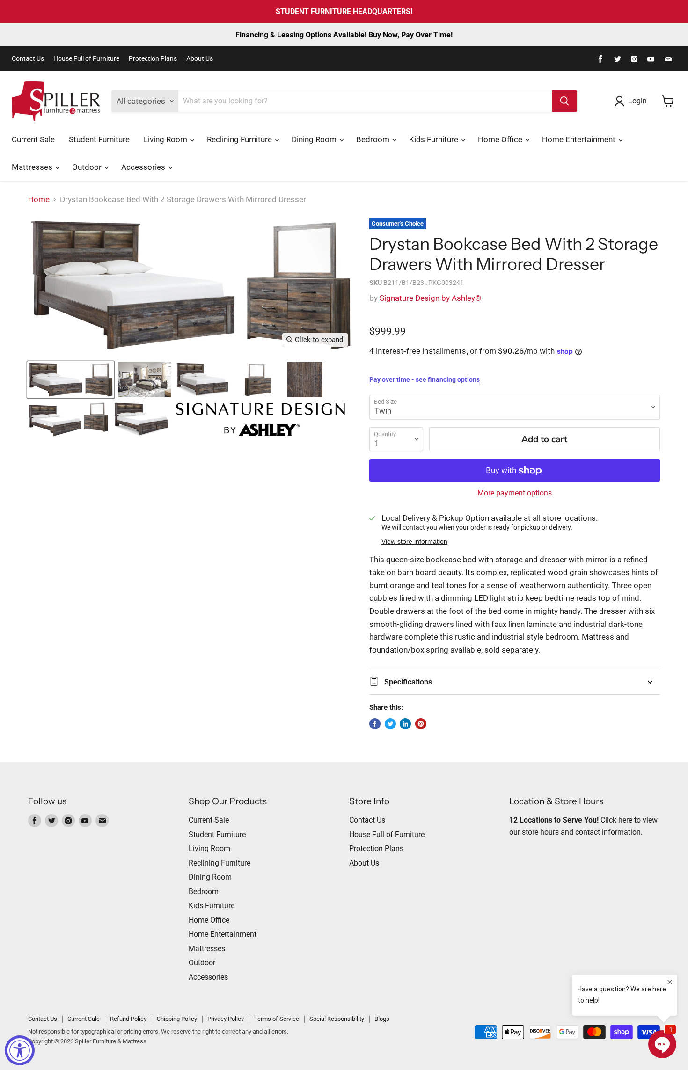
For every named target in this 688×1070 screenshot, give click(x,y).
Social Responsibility (336, 1018)
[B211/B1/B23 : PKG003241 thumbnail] (70, 379)
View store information (414, 541)
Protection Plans (153, 58)
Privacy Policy (225, 1018)
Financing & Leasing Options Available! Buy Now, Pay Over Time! (344, 34)
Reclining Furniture (240, 139)
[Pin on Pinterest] (420, 723)
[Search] (564, 101)
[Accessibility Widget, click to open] (20, 1050)
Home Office (501, 139)
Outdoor (87, 167)
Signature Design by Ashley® (430, 298)
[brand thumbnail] (260, 419)
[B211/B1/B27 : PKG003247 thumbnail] (68, 419)
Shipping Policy (177, 1018)
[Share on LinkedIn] (405, 723)
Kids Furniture (434, 139)
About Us (199, 58)
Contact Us (28, 58)
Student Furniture (99, 139)
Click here (616, 819)
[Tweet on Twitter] (390, 723)
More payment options (514, 493)
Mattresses (33, 167)
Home (39, 199)
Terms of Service (276, 1018)
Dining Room (315, 139)
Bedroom (373, 139)
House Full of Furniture (86, 58)
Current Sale (33, 139)
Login (637, 100)
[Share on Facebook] (375, 723)
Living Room (166, 139)
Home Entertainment (579, 139)
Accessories (144, 167)
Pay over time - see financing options (424, 379)
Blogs (381, 1018)
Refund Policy (128, 1018)
